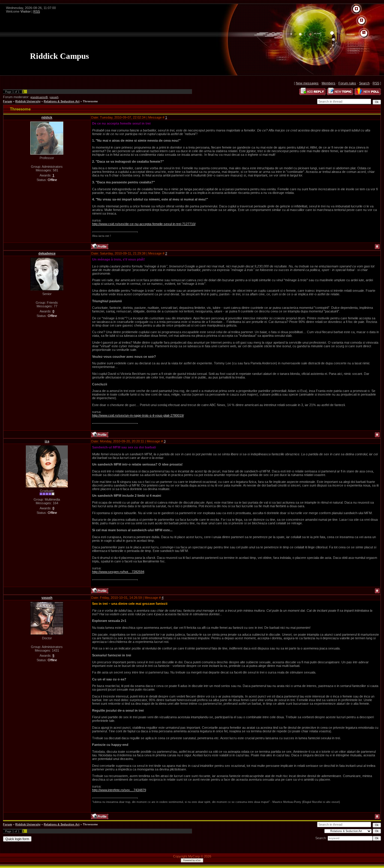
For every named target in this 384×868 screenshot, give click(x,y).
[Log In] (363, 33)
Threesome (90, 101)
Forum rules (347, 83)
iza (47, 441)
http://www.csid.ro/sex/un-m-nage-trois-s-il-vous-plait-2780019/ (138, 415)
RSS (36, 11)
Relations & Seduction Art (62, 101)
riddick (46, 117)
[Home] (356, 9)
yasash (54, 97)
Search (364, 83)
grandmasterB (39, 97)
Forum (7, 101)
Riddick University (27, 101)
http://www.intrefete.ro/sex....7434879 (119, 790)
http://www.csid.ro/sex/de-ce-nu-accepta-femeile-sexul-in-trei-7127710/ (144, 224)
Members (328, 83)
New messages (307, 83)
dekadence (47, 253)
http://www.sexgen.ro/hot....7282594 (118, 572)
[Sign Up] (361, 20)
